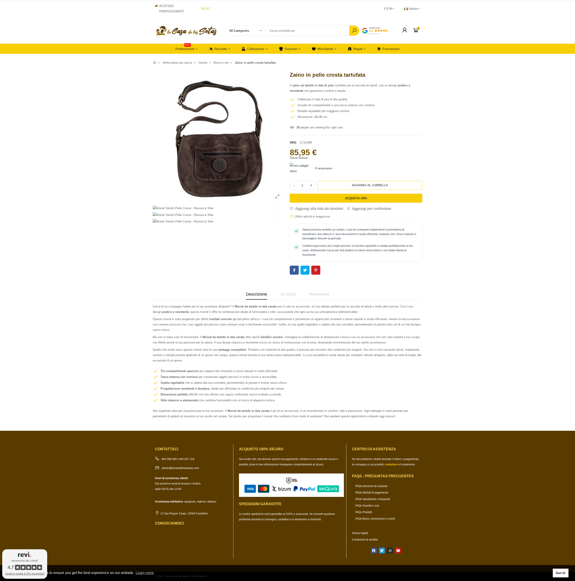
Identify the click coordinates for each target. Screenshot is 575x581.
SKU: (293, 142)
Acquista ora (356, 198)
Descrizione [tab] (256, 294)
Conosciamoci (169, 523)
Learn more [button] (145, 573)
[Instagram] (390, 550)
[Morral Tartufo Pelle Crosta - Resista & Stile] (183, 208)
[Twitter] (382, 550)
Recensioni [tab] (319, 294)
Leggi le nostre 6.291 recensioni (24, 573)
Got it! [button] (561, 573)
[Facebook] (374, 550)
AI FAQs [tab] (288, 294)
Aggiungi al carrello (370, 185)
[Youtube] (398, 550)
